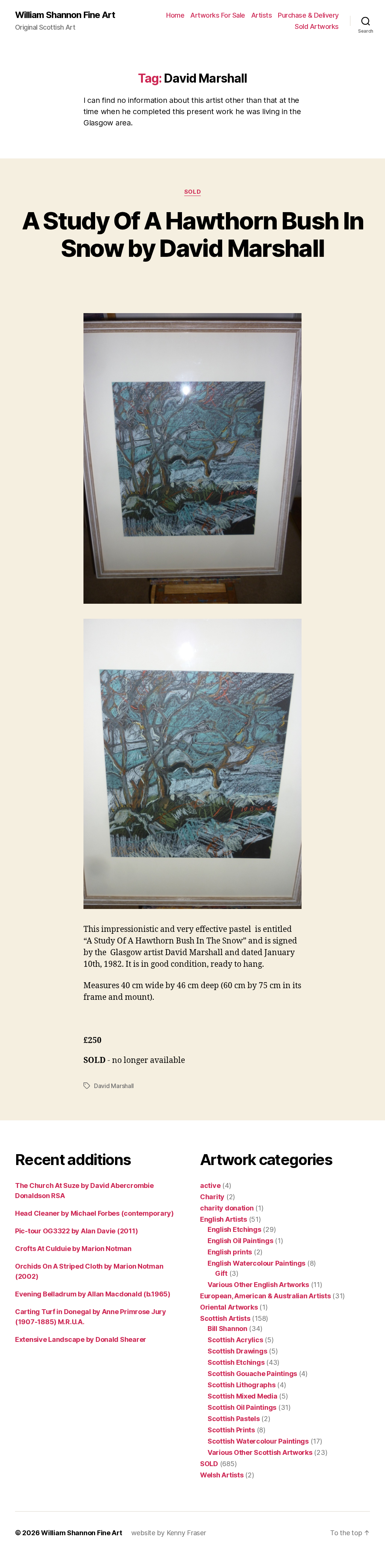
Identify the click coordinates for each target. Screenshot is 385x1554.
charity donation (227, 1208)
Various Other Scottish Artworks (260, 1452)
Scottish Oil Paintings (242, 1407)
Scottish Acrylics (235, 1340)
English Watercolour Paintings (256, 1263)
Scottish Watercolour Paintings (258, 1441)
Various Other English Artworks (258, 1285)
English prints (230, 1252)
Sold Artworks (317, 26)
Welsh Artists (222, 1475)
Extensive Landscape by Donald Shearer (80, 1339)
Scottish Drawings (237, 1351)
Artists (261, 15)
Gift (221, 1273)
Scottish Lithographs (242, 1385)
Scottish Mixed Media (242, 1396)
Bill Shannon (227, 1328)
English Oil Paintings (240, 1241)
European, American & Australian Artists (265, 1296)
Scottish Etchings (236, 1362)
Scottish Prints (231, 1430)
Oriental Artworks (229, 1307)
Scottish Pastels (234, 1419)
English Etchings (234, 1229)
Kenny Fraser (186, 1533)
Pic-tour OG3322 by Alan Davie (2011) (76, 1231)
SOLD (192, 191)
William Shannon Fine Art (65, 15)
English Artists (223, 1219)
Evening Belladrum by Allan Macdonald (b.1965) (92, 1294)
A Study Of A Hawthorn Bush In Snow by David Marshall (193, 234)
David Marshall (114, 1086)
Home (175, 15)
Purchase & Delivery (308, 15)
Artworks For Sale (217, 15)
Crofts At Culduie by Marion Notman (73, 1249)
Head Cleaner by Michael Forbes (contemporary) (94, 1213)
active (210, 1185)
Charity (212, 1197)
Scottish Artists (225, 1318)
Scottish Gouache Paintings (252, 1374)
